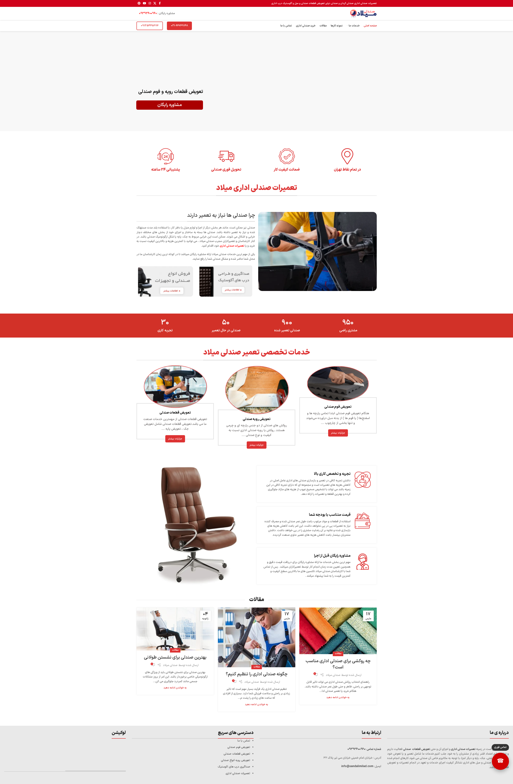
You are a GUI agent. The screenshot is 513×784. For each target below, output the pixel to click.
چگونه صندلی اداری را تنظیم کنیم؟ (256, 674)
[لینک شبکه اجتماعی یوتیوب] (144, 3)
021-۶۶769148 (179, 26)
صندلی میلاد (333, 675)
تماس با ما (243, 741)
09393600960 (148, 13)
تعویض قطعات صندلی (416, 749)
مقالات (338, 653)
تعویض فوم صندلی (238, 747)
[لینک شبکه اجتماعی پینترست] (139, 3)
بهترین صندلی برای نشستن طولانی (175, 657)
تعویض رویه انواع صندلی (235, 760)
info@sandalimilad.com (357, 766)
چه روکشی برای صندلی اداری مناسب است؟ (338, 664)
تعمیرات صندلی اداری (463, 749)
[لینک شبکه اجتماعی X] (154, 3)
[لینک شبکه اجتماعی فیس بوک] (159, 3)
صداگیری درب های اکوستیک (234, 767)
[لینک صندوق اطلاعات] (347, 160)
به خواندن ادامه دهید (338, 697)
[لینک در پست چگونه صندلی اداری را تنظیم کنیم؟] (256, 637)
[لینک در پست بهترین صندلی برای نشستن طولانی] (175, 629)
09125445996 (149, 26)
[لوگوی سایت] (363, 13)
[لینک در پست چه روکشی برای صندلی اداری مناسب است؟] (338, 631)
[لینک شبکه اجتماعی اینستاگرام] (149, 3)
